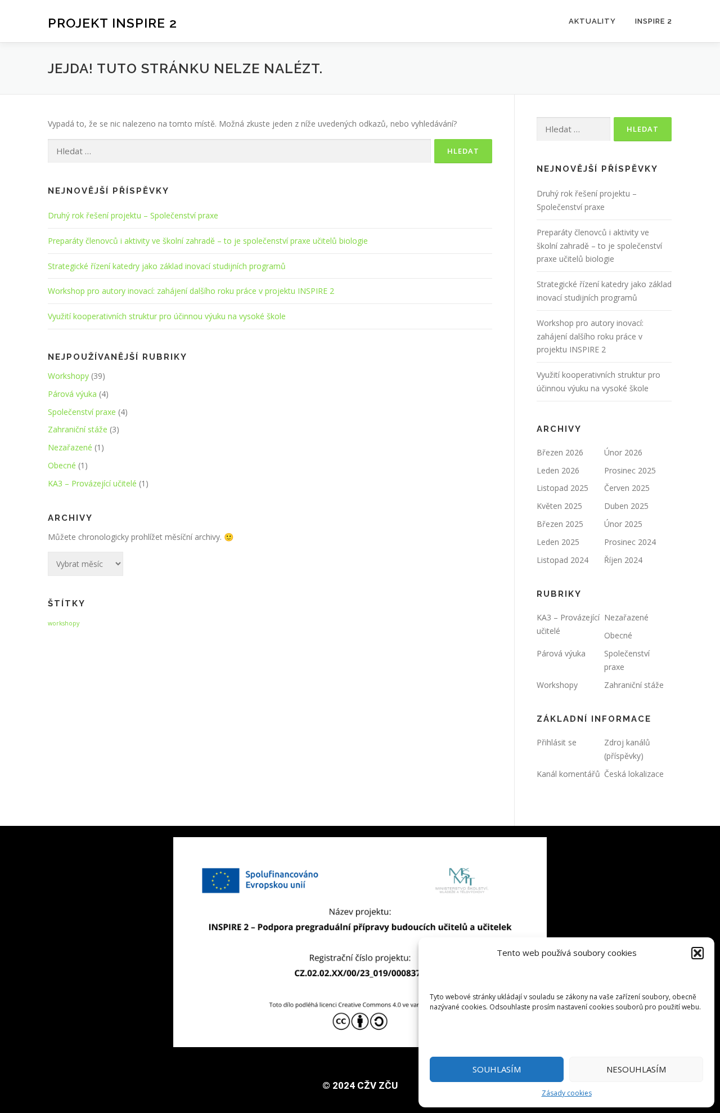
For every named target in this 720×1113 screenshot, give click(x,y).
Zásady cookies (567, 1093)
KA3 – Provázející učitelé (92, 483)
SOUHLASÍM (496, 1069)
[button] (697, 953)
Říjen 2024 (623, 560)
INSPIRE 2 (653, 21)
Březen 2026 (560, 452)
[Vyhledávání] (239, 151)
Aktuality (592, 21)
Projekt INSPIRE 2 (112, 22)
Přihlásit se (557, 742)
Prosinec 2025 (630, 470)
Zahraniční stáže (77, 429)
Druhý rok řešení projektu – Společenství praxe (133, 215)
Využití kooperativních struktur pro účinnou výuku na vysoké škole (167, 316)
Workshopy (68, 375)
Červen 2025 (627, 487)
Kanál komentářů (568, 773)
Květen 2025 (559, 505)
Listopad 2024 (562, 560)
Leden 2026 (558, 470)
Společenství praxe (82, 411)
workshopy (63, 623)
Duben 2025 (626, 505)
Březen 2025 (560, 523)
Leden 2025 (558, 542)
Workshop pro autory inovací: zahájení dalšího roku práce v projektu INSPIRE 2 (191, 290)
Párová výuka (72, 393)
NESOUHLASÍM (636, 1069)
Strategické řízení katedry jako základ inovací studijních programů (167, 266)
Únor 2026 (623, 452)
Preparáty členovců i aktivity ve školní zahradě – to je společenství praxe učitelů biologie (208, 240)
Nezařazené (70, 447)
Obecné (62, 465)
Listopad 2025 (562, 487)
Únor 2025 (623, 523)
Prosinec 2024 (630, 542)
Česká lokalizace (634, 773)
